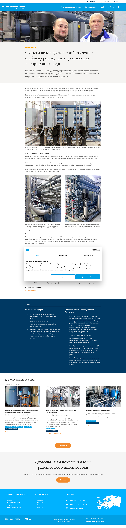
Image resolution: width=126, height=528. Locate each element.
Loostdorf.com (32, 290)
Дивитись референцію (13, 432)
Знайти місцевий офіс (78, 508)
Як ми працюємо (42, 505)
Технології (9, 500)
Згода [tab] (37, 255)
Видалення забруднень (13, 502)
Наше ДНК (40, 507)
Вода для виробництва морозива (98, 410)
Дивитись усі (63, 445)
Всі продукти (10, 505)
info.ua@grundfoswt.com (79, 504)
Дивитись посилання (22, 398)
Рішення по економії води (14, 507)
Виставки (40, 502)
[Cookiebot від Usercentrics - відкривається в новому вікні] (92, 250)
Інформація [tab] (63, 255)
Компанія (40, 500)
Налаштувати (62, 277)
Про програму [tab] (88, 255)
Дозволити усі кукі (87, 277)
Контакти (63, 480)
